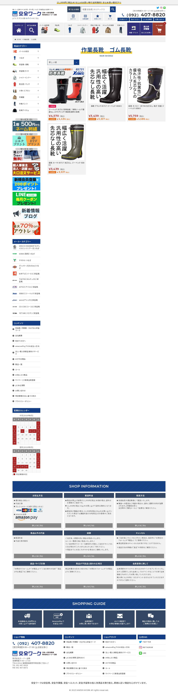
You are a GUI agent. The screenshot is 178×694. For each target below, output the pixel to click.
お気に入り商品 (21, 375)
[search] (113, 9)
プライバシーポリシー (23, 401)
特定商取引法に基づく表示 (25, 396)
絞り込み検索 (74, 9)
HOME (19, 39)
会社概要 (18, 335)
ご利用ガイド (123, 19)
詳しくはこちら (37, 525)
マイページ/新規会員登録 (25, 380)
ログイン (29, 18)
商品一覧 (18, 364)
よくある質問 (147, 19)
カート (17, 369)
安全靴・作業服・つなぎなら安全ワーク (27, 329)
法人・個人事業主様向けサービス (27, 352)
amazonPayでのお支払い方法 (27, 346)
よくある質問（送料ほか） (75, 657)
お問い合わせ (159, 19)
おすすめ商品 (20, 359)
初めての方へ (135, 19)
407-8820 (144, 14)
